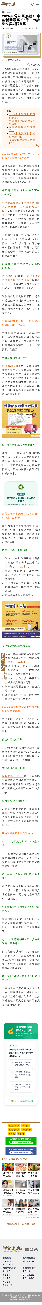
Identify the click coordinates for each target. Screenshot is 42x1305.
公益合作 (6, 1278)
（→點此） (21, 566)
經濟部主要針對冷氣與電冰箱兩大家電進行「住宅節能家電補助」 (21, 206)
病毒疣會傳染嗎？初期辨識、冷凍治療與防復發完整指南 (21, 1174)
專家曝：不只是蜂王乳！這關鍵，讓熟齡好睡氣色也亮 (8, 1191)
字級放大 (35, 64)
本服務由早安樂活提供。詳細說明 (21, 1299)
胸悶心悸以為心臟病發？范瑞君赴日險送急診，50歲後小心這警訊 (21, 1210)
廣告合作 (6, 1274)
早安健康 (26, 1271)
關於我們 (6, 1271)
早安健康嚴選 (28, 1274)
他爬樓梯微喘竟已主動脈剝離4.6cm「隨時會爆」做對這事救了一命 (33, 1191)
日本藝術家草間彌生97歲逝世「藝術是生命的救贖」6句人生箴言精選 (8, 1174)
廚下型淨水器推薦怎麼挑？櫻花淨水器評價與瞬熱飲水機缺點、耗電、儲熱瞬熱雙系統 (21, 1191)
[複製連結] (3, 669)
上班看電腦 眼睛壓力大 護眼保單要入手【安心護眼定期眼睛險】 (8, 1210)
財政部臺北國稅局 (13, 776)
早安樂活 (9, 4)
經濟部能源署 (10, 365)
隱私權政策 (7, 1285)
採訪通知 (6, 1281)
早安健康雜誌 (28, 1278)
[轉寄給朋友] (3, 664)
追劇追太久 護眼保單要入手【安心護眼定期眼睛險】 (33, 1210)
